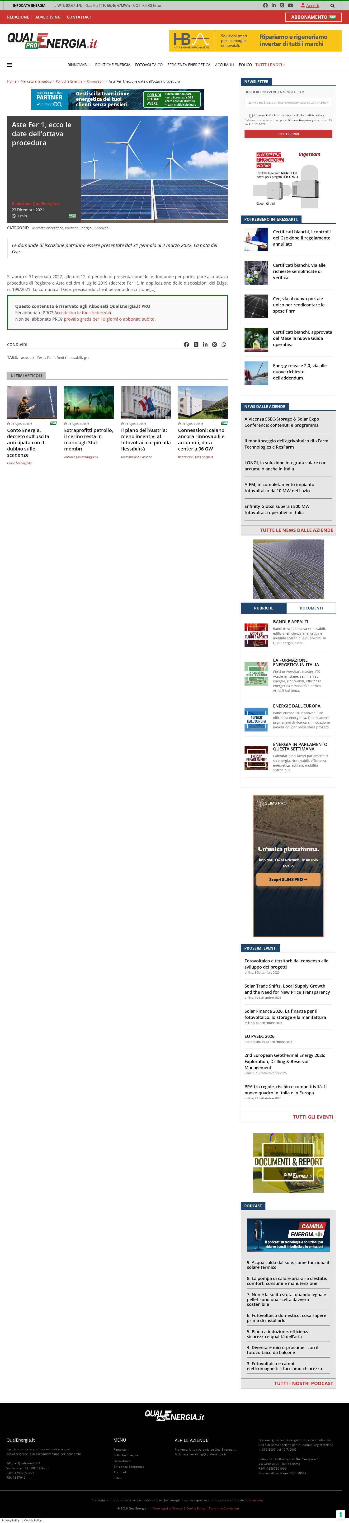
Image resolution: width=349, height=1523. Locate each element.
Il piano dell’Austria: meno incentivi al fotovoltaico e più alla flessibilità (146, 439)
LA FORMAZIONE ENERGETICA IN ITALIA (296, 662)
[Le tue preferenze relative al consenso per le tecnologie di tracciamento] (340, 1514)
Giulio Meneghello (20, 463)
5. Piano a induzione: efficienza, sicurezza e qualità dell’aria (279, 1334)
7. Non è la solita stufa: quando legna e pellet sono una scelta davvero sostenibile (286, 1299)
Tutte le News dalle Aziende (296, 530)
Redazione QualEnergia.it (36, 203)
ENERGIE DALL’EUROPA (297, 706)
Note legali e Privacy (168, 1508)
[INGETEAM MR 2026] (288, 178)
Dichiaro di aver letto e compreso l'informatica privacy (288, 115)
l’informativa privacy (300, 120)
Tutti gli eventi (313, 1117)
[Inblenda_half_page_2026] (288, 865)
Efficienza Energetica (188, 64)
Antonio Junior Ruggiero (81, 457)
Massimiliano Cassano (136, 457)
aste (24, 357)
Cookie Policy (196, 1508)
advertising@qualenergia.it (206, 1454)
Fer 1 (51, 357)
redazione (255, 1500)
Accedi (312, 5)
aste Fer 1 (37, 357)
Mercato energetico (36, 81)
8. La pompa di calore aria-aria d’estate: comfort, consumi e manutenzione (287, 1280)
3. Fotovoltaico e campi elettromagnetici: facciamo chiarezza (284, 1366)
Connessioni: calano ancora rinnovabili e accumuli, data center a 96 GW (201, 439)
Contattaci (79, 17)
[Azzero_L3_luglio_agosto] (117, 99)
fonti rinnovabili (69, 357)
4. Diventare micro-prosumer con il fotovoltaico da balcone (282, 1350)
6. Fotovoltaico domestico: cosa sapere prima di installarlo (286, 1317)
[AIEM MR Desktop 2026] (288, 569)
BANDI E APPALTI (290, 621)
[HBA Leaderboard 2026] (255, 40)
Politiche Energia (112, 64)
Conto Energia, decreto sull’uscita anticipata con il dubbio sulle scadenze (28, 442)
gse (87, 357)
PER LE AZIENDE (191, 1440)
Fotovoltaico (149, 64)
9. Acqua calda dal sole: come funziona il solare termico (288, 1265)
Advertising (48, 17)
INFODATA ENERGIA (29, 5)
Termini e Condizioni (224, 1508)
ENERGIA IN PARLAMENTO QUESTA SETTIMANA (300, 746)
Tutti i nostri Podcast (303, 1383)
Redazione (18, 17)
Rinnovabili (79, 64)
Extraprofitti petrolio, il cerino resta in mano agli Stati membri (88, 439)
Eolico (245, 64)
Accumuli (224, 64)
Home (11, 81)
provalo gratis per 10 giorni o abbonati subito (109, 319)
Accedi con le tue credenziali (82, 312)
